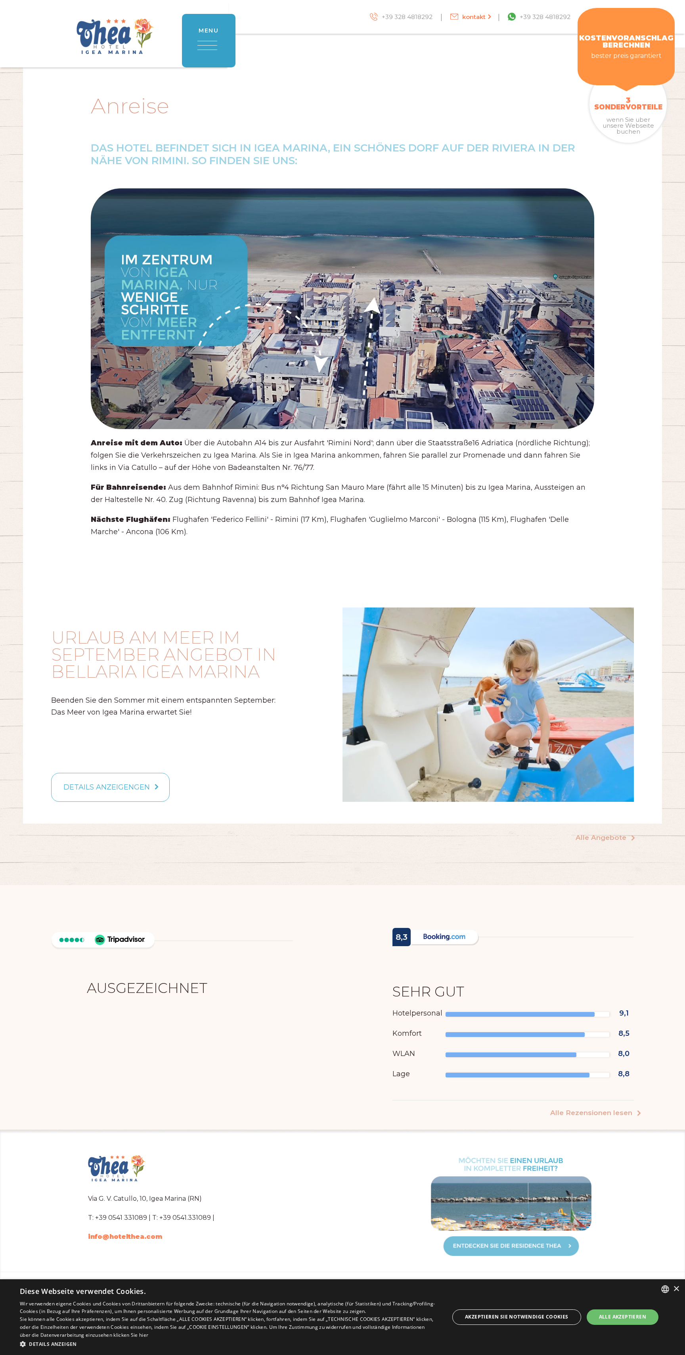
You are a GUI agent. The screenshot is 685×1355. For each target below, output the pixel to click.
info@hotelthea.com (125, 1236)
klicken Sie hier (130, 1335)
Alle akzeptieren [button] (622, 1316)
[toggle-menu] (208, 44)
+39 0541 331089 (121, 1217)
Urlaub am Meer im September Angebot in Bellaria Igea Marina (163, 654)
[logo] (115, 42)
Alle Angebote (602, 837)
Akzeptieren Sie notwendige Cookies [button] (516, 1316)
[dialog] (342, 1317)
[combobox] (665, 1289)
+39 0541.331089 (185, 1217)
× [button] (676, 1289)
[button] (228, 1344)
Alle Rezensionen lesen (592, 1113)
